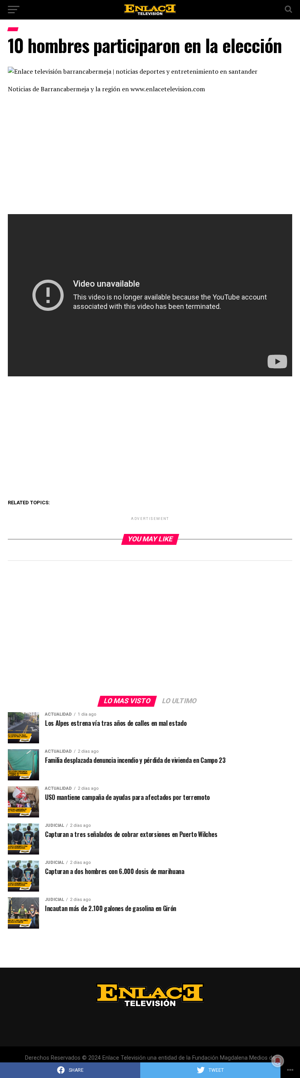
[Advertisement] (150, 156)
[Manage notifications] (277, 1061)
